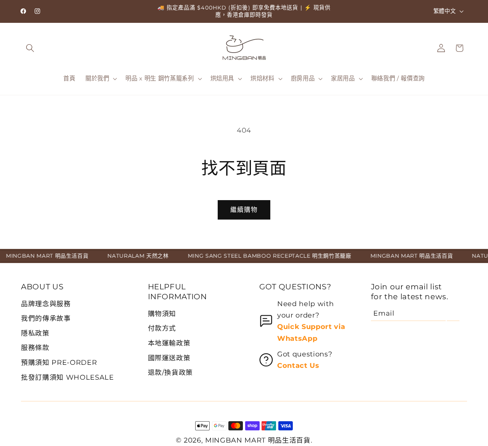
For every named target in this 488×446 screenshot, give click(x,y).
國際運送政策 (169, 358)
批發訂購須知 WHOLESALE (67, 377)
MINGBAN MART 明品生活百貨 (258, 440)
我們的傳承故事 (46, 318)
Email (383, 313)
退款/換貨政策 (170, 372)
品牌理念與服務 (46, 304)
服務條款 (35, 347)
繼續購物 (244, 209)
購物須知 (162, 314)
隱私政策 (35, 333)
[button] (30, 48)
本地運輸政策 (169, 343)
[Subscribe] (453, 313)
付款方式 (162, 328)
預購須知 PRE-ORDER (59, 362)
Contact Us (298, 365)
